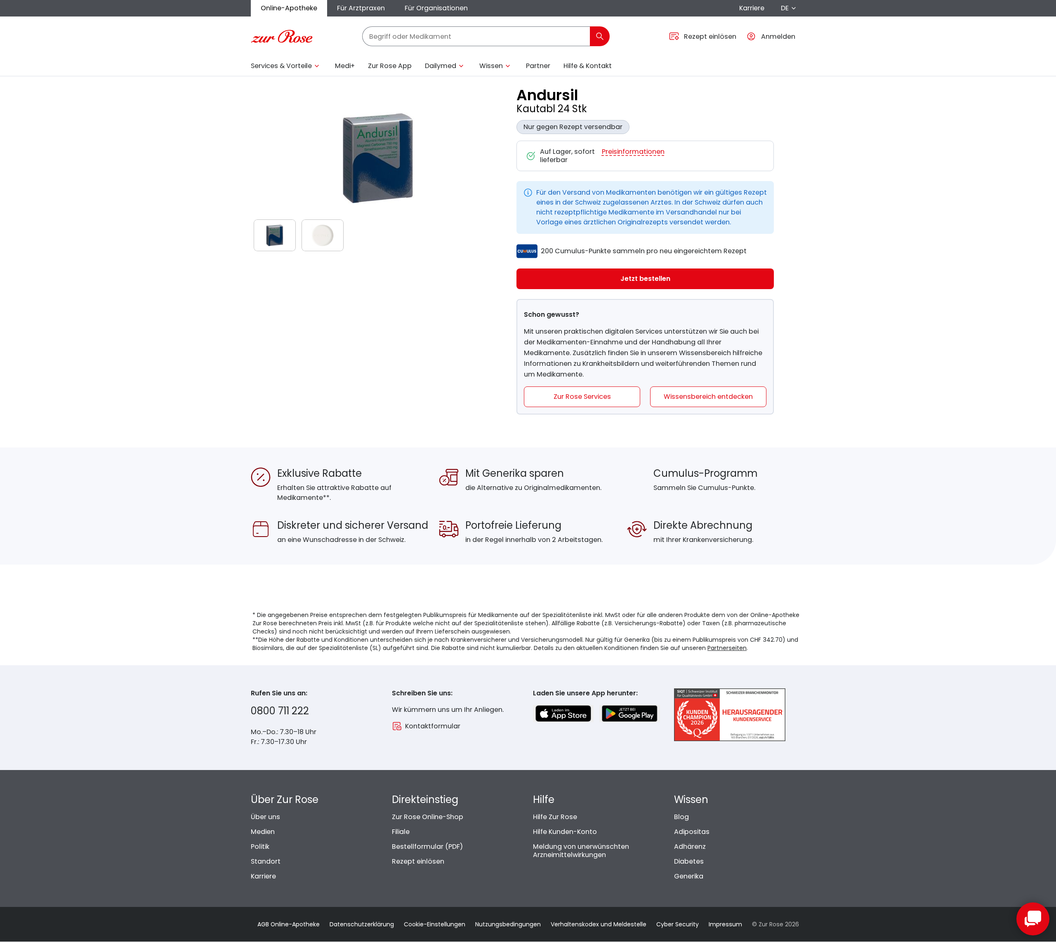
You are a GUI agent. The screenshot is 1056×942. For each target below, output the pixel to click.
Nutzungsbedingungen (508, 924)
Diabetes (689, 861)
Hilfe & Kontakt (587, 66)
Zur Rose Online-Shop (427, 817)
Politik (260, 846)
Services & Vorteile (281, 66)
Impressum (725, 924)
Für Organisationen (436, 8)
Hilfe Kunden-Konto (565, 831)
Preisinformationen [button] (633, 152)
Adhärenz (690, 846)
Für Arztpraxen (361, 8)
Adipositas (692, 831)
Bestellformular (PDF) (427, 846)
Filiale (401, 831)
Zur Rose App (390, 66)
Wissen (491, 66)
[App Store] (563, 713)
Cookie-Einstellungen (434, 924)
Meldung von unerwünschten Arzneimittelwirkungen (581, 851)
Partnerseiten (727, 648)
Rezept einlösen (418, 861)
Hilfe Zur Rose (555, 817)
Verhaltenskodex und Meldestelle (598, 924)
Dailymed (440, 66)
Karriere (751, 8)
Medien (263, 831)
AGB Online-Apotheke (288, 924)
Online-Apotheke (289, 8)
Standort (265, 861)
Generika (688, 876)
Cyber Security (677, 924)
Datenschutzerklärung (362, 924)
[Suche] (600, 36)
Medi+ (345, 66)
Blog (681, 817)
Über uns (265, 817)
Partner (538, 66)
